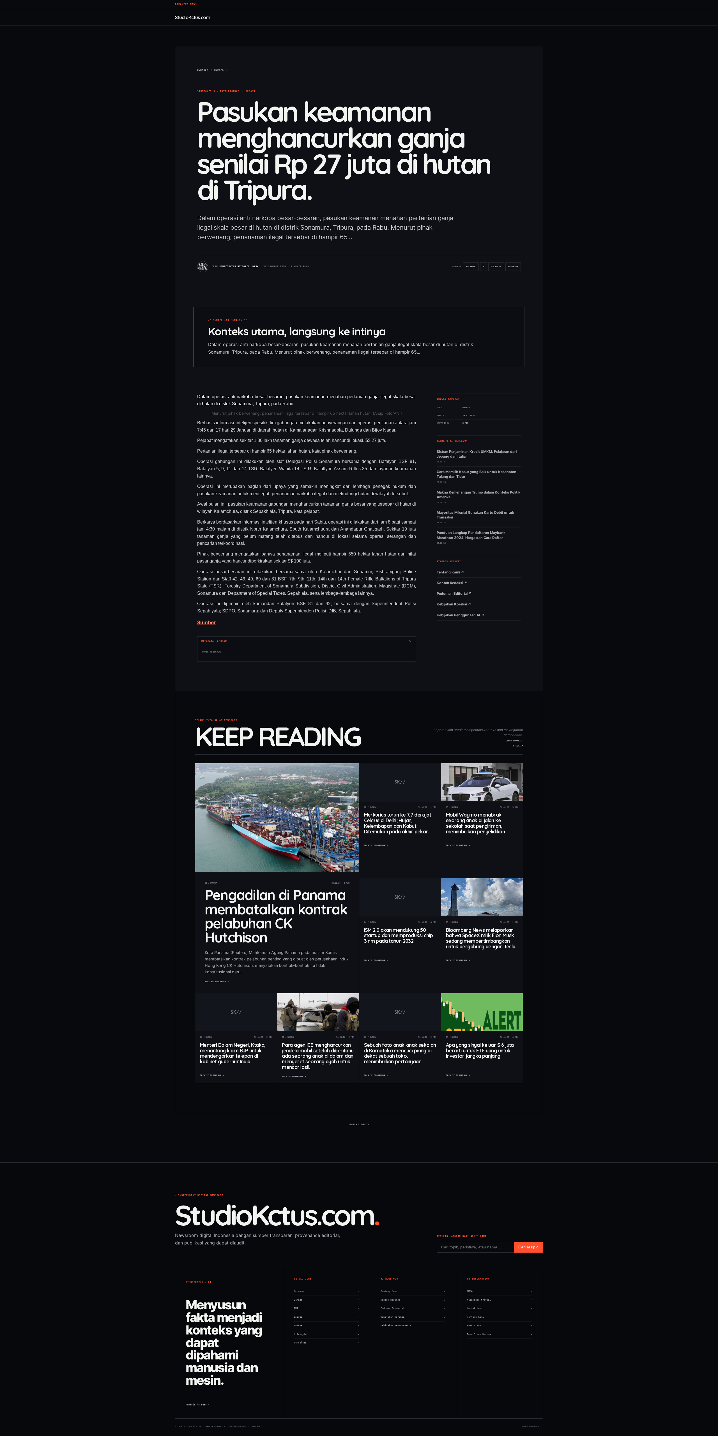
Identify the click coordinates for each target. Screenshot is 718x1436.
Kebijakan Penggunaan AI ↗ (460, 615)
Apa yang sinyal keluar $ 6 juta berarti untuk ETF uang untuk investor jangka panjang (480, 1050)
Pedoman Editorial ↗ (454, 593)
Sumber (206, 622)
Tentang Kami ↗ (450, 572)
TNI (326, 1308)
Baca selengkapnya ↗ (217, 982)
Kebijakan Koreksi (413, 1317)
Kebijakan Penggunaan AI (413, 1325)
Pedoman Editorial (413, 1308)
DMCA (499, 1291)
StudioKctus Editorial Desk (238, 266)
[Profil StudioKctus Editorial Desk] (202, 266)
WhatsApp (514, 268)
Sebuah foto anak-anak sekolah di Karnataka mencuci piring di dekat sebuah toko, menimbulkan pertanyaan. (400, 1053)
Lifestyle (326, 1334)
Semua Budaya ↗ (514, 741)
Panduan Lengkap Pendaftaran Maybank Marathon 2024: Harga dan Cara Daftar (471, 535)
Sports (326, 1317)
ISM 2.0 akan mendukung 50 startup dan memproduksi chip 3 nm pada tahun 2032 (398, 935)
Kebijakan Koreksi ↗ (454, 604)
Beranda (326, 1291)
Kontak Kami (499, 1308)
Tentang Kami (413, 1291)
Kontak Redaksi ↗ (452, 583)
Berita (326, 1300)
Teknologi (326, 1343)
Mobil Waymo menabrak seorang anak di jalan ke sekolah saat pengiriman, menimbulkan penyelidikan (475, 823)
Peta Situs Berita (499, 1334)
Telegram (497, 268)
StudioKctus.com (192, 17)
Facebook (472, 268)
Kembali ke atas (198, 1404)
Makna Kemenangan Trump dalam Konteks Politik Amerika (478, 494)
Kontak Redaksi (413, 1300)
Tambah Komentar (359, 1124)
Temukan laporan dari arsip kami (461, 1236)
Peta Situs (499, 1325)
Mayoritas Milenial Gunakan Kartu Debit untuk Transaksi (475, 514)
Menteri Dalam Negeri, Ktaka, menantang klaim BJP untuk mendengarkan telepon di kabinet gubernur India (233, 1053)
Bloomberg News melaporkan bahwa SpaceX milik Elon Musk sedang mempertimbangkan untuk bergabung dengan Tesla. (481, 938)
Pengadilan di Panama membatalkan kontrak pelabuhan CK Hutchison (276, 916)
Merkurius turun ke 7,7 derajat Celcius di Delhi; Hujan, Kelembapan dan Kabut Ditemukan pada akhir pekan (397, 823)
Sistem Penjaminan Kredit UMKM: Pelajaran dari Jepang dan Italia (477, 454)
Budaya (251, 91)
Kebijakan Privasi (499, 1300)
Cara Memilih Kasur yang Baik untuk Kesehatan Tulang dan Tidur (476, 474)
